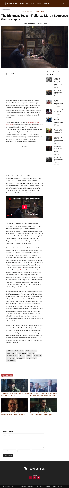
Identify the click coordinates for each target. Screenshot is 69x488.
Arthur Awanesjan (30, 23)
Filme (32, 3)
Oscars (29, 355)
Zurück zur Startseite (45, 486)
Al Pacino (10, 350)
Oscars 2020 (10, 358)
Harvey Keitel (11, 353)
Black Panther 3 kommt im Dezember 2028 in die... (58, 139)
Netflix (22, 355)
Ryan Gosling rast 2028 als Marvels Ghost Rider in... (58, 130)
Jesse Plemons (22, 353)
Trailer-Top (43, 11)
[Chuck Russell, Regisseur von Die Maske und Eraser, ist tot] (49, 159)
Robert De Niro (31, 358)
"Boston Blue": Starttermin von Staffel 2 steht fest (58, 93)
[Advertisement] (24, 160)
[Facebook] (30, 477)
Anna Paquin (19, 350)
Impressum (23, 486)
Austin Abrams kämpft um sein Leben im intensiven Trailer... (58, 150)
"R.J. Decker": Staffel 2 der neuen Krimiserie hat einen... (58, 103)
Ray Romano (20, 358)
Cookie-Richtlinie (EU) (57, 486)
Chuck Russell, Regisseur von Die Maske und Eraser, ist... (58, 160)
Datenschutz (30, 486)
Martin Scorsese (12, 355)
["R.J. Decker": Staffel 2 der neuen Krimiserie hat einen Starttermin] (49, 102)
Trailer (37, 11)
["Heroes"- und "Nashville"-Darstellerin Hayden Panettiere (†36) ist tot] (49, 79)
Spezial (45, 3)
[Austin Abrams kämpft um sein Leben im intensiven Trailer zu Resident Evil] (49, 148)
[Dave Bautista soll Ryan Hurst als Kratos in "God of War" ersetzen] (49, 111)
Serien (39, 3)
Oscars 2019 (37, 355)
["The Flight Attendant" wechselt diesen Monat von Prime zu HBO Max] (49, 119)
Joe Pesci (31, 353)
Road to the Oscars (5, 9)
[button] (64, 3)
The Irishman (11, 360)
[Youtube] (38, 477)
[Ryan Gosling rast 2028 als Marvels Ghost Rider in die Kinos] (49, 130)
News (27, 3)
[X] (34, 477)
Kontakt (37, 486)
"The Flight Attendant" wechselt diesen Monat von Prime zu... (58, 121)
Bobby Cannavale (31, 350)
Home (22, 3)
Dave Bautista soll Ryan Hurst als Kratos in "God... (58, 111)
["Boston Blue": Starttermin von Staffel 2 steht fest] (49, 92)
